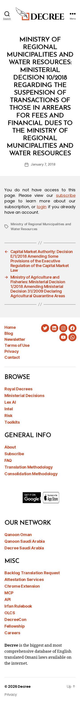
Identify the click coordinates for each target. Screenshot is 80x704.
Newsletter (14, 339)
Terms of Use (16, 345)
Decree (24, 686)
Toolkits (12, 422)
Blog (8, 333)
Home (10, 327)
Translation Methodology (28, 467)
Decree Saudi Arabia (24, 548)
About (10, 447)
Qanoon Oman (18, 534)
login (41, 206)
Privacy (11, 351)
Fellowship (14, 626)
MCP (8, 592)
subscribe (66, 195)
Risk (8, 415)
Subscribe (14, 453)
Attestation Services (24, 579)
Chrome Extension (22, 586)
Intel (8, 409)
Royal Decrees (18, 389)
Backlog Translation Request (32, 572)
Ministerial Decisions (24, 395)
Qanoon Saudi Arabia (24, 541)
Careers (12, 632)
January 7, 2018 (43, 164)
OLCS (9, 612)
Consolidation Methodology (31, 473)
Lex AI (10, 402)
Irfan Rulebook (18, 606)
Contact (12, 357)
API (7, 599)
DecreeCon (15, 619)
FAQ (8, 460)
